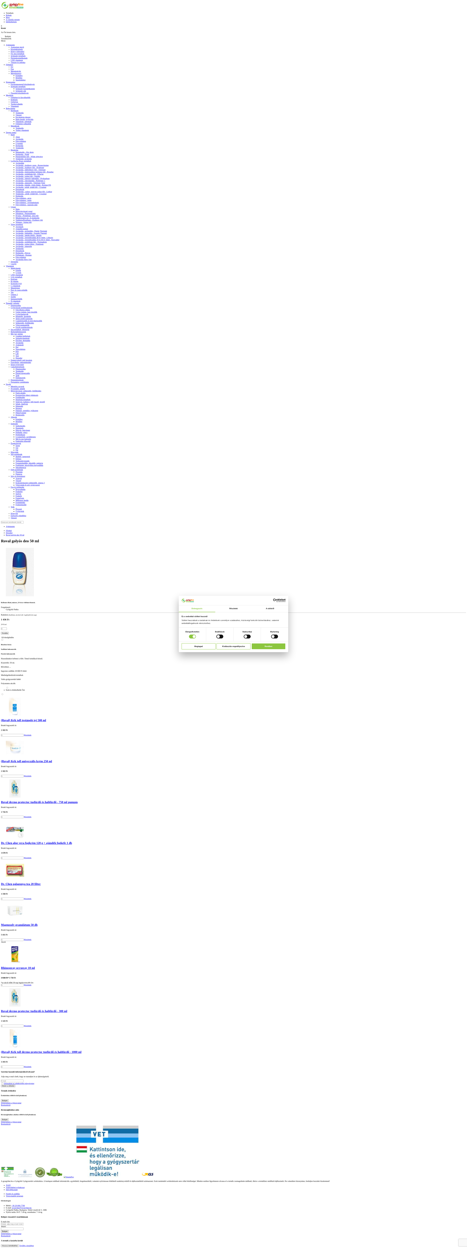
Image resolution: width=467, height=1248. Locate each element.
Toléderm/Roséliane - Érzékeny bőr (29, 220)
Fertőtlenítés (20, 397)
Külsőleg (19, 76)
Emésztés (14, 424)
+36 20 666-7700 (18, 1206)
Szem (18, 446)
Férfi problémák (17, 470)
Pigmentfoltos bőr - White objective (29, 157)
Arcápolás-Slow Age (24, 259)
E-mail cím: (5, 1222)
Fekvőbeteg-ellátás (23, 310)
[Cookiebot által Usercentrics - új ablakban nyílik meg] (275, 600)
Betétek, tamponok (23, 457)
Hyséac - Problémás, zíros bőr (27, 216)
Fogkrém (19, 492)
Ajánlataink (10, 45)
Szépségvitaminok (23, 338)
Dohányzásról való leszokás (21, 360)
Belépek (5, 1101)
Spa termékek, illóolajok (20, 330)
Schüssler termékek (18, 56)
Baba (18, 209)
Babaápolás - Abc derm (25, 152)
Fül (17, 450)
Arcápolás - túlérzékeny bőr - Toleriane (31, 170)
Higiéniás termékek (23, 400)
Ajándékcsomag (22, 229)
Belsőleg (19, 422)
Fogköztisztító (21, 505)
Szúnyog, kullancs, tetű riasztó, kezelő (30, 402)
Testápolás (20, 113)
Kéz (17, 351)
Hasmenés (19, 428)
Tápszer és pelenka (18, 62)
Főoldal (9, 531)
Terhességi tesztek (22, 461)
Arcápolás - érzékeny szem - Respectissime (32, 165)
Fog (12, 69)
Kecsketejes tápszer (23, 117)
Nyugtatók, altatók (18, 389)
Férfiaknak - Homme (24, 255)
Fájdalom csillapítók (23, 124)
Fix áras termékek (17, 54)
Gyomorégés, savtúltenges (26, 437)
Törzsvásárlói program (14, 1196)
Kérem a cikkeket (8, 1086)
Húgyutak (14, 452)
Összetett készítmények (20, 93)
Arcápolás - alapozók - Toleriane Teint (30, 183)
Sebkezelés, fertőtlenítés (25, 323)
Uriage (13, 207)
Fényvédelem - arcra (23, 198)
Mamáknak (15, 126)
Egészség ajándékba (18, 516)
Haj (17, 347)
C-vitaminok (15, 286)
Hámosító (19, 406)
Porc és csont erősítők (19, 290)
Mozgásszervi (16, 73)
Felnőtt (18, 270)
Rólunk (9, 15)
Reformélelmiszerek (18, 332)
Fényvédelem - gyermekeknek (27, 203)
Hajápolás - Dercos (23, 253)
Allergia (14, 417)
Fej (12, 67)
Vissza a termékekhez (10, 1246)
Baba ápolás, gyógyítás (24, 119)
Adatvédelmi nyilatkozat (15, 1187)
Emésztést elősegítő (23, 441)
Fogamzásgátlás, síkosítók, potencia (29, 463)
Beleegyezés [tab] (197, 608)
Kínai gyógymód (17, 365)
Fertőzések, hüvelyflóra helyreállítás (29, 465)
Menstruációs (16, 71)
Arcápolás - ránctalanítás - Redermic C (30, 181)
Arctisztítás (20, 163)
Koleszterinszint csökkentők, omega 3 (30, 483)
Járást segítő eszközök (24, 319)
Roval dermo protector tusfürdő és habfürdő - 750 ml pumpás (39, 802)
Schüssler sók (21, 91)
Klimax (18, 459)
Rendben (268, 646)
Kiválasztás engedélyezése (233, 646)
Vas (12, 292)
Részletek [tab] (233, 608)
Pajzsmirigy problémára (20, 382)
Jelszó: (3, 1226)
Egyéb (8, 384)
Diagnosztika (16, 305)
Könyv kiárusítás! (17, 51)
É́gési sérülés (21, 393)
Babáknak (14, 111)
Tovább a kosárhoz (26, 1246)
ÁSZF (8, 1185)
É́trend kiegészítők (23, 373)
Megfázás (9, 95)
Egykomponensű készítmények (23, 84)
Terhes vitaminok (22, 130)
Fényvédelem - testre (23, 200)
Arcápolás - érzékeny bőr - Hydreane (30, 168)
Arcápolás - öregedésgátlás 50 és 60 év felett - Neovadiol (37, 240)
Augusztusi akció (17, 47)
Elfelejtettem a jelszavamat (11, 1103)
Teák (17, 376)
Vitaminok (15, 106)
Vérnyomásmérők (22, 325)
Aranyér (19, 478)
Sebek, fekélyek (22, 404)
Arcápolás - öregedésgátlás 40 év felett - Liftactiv (34, 238)
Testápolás (20, 148)
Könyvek (14, 513)
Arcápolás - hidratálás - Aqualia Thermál (31, 233)
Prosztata (19, 472)
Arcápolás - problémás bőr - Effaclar (30, 174)
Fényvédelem (21, 141)
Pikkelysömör (21, 413)
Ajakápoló (20, 345)
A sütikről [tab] (270, 608)
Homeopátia (10, 82)
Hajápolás (19, 146)
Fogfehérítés (20, 503)
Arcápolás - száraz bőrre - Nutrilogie (30, 244)
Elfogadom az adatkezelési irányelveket (19, 1083)
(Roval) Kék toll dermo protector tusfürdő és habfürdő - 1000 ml (41, 1052)
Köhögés (14, 100)
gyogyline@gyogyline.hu (21, 1208)
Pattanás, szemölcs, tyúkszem (27, 411)
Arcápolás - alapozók (24, 246)
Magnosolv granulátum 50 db (19, 924)
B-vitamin (14, 281)
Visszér (18, 481)
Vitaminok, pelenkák (23, 122)
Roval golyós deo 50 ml (15, 535)
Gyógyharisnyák (22, 314)
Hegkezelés (20, 415)
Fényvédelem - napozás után (26, 205)
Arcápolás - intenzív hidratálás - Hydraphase (33, 178)
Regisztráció (5, 1105)
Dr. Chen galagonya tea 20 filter (21, 884)
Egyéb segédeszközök (24, 327)
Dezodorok (20, 189)
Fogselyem (20, 498)
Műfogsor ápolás (22, 500)
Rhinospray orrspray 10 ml (18, 967)
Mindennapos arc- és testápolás (27, 218)
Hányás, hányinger (23, 430)
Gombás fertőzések (23, 336)
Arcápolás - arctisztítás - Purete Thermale (31, 231)
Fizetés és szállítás (13, 1194)
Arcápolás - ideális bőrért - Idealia (28, 235)
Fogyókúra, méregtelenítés (21, 362)
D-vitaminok (15, 301)
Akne (18, 137)
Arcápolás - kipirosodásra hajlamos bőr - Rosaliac (35, 172)
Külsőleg (19, 419)
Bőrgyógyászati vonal (24, 211)
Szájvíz (18, 494)
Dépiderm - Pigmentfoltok (26, 214)
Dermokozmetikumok (19, 58)
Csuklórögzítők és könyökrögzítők (29, 321)
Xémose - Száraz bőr (24, 222)
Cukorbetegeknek (17, 367)
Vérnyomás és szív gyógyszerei (28, 485)
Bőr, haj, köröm (17, 334)
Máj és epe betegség (23, 439)
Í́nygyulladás (20, 489)
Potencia (19, 474)
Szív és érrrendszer (18, 476)
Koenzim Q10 (16, 284)
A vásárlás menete (13, 20)
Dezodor (19, 358)
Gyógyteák (20, 511)
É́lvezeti (19, 509)
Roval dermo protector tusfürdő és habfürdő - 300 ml (34, 1011)
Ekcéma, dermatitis (23, 340)
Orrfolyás (14, 102)
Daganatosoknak (17, 380)
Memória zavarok (17, 386)
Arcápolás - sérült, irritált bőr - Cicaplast (31, 187)
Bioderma (14, 150)
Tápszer (19, 115)
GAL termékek (16, 277)
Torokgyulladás (17, 104)
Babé (13, 135)
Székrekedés (20, 426)
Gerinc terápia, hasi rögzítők (26, 312)
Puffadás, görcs (21, 432)
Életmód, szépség (12, 303)
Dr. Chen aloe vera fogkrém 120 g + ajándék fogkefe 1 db (36, 843)
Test (17, 356)
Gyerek (18, 273)
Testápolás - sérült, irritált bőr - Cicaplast (31, 194)
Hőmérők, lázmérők (23, 316)
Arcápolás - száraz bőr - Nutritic (28, 176)
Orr (17, 448)
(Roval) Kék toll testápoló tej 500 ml (23, 720)
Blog (8, 17)
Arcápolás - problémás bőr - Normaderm (31, 242)
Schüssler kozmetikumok (25, 89)
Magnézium (15, 288)
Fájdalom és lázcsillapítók (20, 97)
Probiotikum (20, 435)
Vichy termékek (17, 224)
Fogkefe (19, 496)
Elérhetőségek (11, 22)
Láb (17, 354)
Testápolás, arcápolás (24, 159)
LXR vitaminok (17, 60)
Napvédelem (20, 349)
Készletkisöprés (17, 49)
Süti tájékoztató (12, 1190)
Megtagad (198, 646)
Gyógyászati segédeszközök (21, 308)
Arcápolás (19, 139)
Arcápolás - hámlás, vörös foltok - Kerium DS (33, 185)
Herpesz (19, 408)
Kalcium (14, 279)
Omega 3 (14, 295)
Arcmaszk (19, 227)
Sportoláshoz (21, 80)
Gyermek (19, 143)
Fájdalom (9, 65)
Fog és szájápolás (17, 487)
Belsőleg (19, 78)
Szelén (13, 297)
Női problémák (16, 454)
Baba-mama (10, 108)
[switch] (219, 636)
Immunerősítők (16, 299)
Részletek (27, 735)
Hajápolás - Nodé (22, 154)
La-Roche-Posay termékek (21, 161)
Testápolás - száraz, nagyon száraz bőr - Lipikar (34, 192)
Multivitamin (16, 268)
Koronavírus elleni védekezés (27, 395)
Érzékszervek (16, 443)
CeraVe (13, 264)
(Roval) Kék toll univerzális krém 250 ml (26, 761)
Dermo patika (11, 132)
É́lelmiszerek (20, 378)
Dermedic (14, 262)
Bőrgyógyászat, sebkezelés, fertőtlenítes (26, 391)
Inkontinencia (21, 467)
